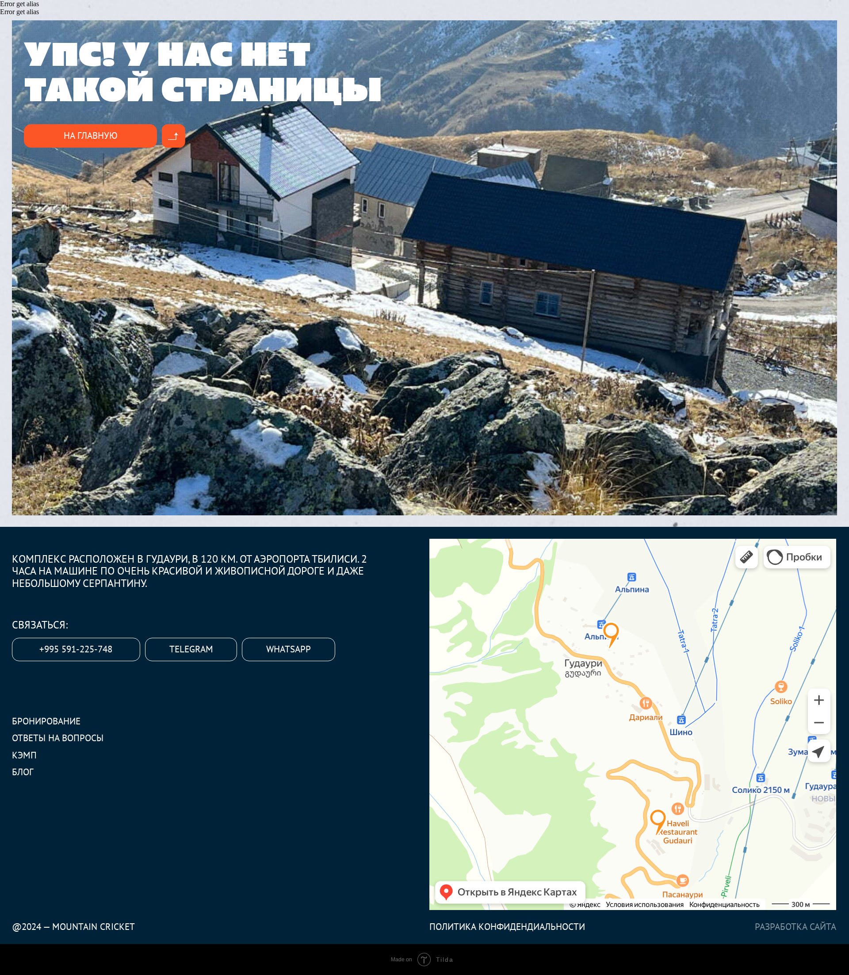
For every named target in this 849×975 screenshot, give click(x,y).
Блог (22, 772)
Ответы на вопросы (57, 738)
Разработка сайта (795, 927)
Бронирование (46, 721)
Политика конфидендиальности (507, 927)
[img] (173, 136)
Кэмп (24, 755)
